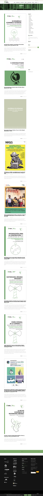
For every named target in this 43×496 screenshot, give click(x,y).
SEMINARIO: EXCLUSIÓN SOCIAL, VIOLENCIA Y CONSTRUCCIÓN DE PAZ (33, 461)
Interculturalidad (30, 27)
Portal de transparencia (24, 473)
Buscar (31, 471)
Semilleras (30, 30)
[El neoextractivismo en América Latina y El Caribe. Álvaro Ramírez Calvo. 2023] (15, 71)
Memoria (30, 29)
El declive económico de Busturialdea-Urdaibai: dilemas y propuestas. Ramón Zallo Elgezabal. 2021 (14, 436)
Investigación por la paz (31, 28)
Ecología (30, 21)
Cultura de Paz (30, 19)
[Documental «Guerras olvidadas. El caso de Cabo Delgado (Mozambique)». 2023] (15, 114)
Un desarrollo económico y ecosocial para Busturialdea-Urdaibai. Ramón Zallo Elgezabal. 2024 (14, 45)
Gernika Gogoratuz (6, 174)
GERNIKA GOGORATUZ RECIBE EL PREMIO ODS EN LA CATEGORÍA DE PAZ (34, 465)
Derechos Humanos (31, 20)
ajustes (21, 495)
